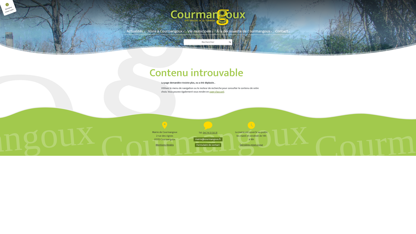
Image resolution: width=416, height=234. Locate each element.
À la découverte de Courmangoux (243, 31)
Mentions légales (165, 145)
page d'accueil (217, 92)
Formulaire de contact (208, 145)
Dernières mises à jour (251, 145)
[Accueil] (208, 14)
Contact (281, 31)
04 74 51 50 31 (210, 133)
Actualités (135, 31)
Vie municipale (199, 31)
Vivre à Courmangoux (165, 31)
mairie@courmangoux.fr (208, 139)
